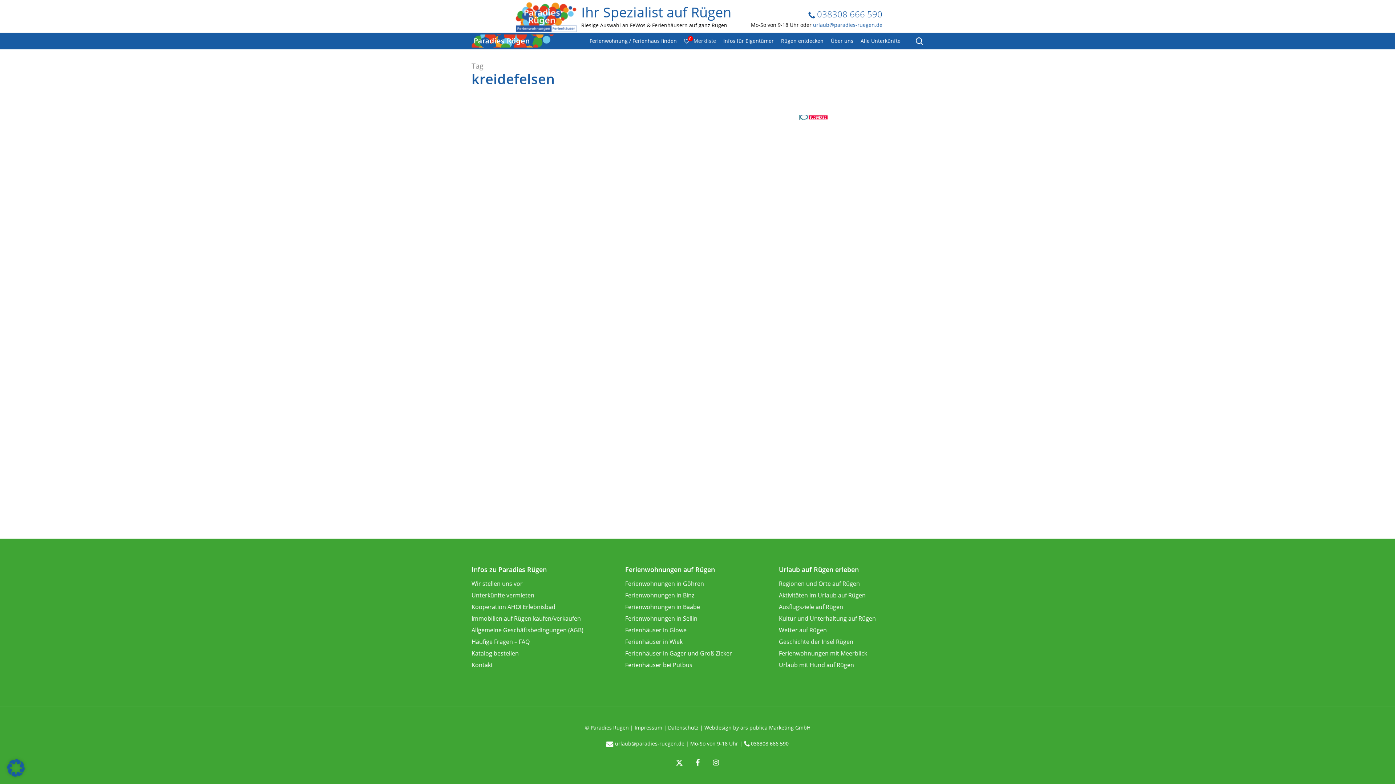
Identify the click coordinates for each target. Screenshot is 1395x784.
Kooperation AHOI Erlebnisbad (513, 607)
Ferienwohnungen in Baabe (662, 607)
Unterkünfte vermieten (503, 595)
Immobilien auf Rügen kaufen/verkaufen (526, 618)
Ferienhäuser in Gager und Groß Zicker (678, 653)
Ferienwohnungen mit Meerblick (823, 653)
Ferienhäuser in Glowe (656, 630)
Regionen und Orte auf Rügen (819, 584)
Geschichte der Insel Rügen (816, 642)
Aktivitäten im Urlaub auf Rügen (822, 595)
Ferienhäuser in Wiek (654, 642)
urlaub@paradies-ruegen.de (847, 24)
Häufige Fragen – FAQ (501, 642)
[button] (16, 768)
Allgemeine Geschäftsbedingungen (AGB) (527, 630)
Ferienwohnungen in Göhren (664, 584)
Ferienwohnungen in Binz (659, 595)
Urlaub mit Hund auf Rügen (816, 665)
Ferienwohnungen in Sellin (661, 618)
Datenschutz (683, 727)
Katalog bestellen (495, 653)
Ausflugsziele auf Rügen (811, 607)
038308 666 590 (848, 14)
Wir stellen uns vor (497, 584)
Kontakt (482, 665)
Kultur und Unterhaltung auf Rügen (827, 618)
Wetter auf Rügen (803, 630)
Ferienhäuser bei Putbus (658, 665)
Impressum (648, 727)
